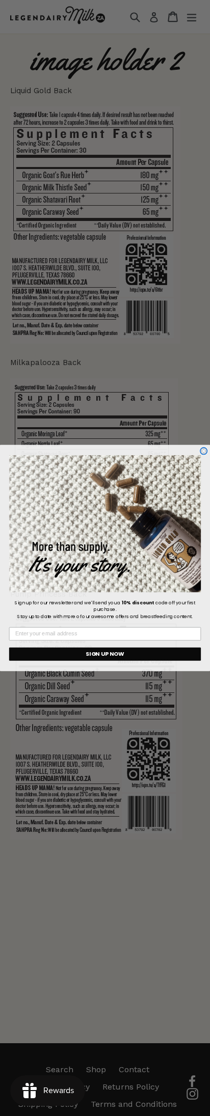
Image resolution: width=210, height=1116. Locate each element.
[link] (105, 523)
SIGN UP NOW (105, 654)
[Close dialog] (203, 451)
